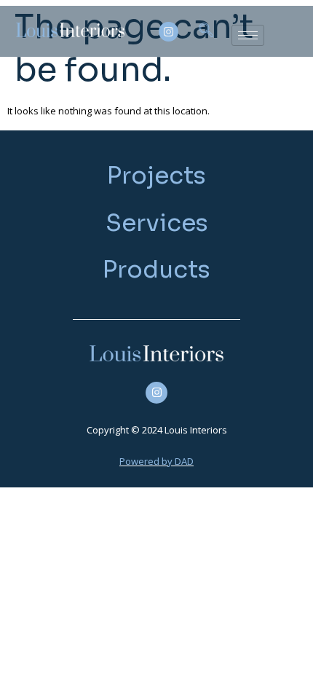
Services (157, 223)
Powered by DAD (156, 461)
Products (156, 269)
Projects (156, 175)
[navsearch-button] (206, 31)
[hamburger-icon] (247, 35)
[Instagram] (168, 32)
